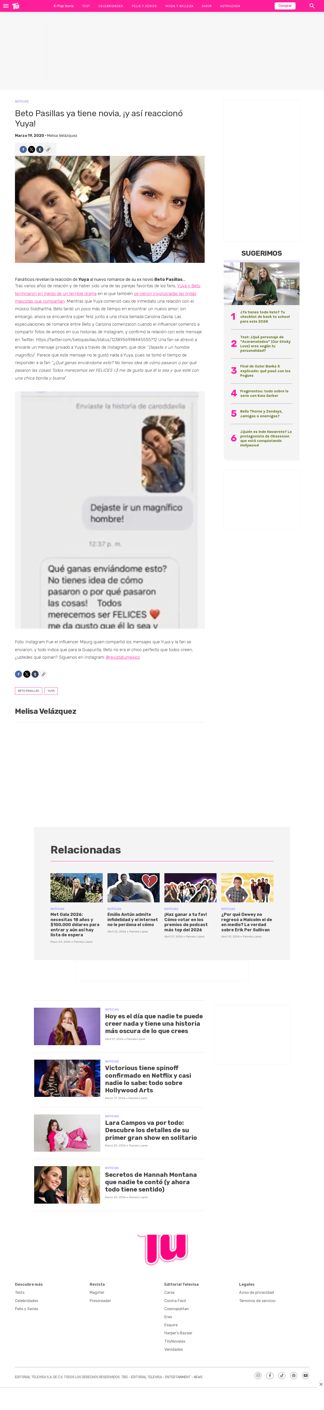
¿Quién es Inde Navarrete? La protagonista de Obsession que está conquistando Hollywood (266, 438)
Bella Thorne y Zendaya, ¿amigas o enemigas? (261, 413)
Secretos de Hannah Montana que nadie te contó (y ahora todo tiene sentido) (151, 1182)
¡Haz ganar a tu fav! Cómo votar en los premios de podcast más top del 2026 (186, 922)
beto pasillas (28, 690)
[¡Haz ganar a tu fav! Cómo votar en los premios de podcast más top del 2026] (190, 888)
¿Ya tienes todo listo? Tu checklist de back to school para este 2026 (265, 316)
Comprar (285, 6)
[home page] (15, 5)
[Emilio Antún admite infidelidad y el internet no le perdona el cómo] (133, 888)
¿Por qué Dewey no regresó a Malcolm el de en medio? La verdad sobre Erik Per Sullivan (246, 922)
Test (86, 6)
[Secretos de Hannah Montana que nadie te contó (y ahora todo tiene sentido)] (67, 1185)
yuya (51, 690)
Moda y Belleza (179, 6)
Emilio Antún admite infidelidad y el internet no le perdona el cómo (132, 919)
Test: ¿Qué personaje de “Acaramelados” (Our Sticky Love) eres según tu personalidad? (265, 344)
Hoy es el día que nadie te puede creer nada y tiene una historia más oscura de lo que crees (154, 1024)
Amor (207, 6)
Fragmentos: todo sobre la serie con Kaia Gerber (264, 393)
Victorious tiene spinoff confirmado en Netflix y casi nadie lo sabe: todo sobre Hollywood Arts (148, 1079)
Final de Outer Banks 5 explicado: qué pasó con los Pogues (265, 370)
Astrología (230, 6)
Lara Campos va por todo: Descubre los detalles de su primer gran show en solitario (151, 1130)
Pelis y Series (144, 6)
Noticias (22, 101)
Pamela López (83, 941)
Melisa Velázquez (62, 135)
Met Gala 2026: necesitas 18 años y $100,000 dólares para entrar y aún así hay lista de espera (75, 924)
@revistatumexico (123, 657)
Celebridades (110, 6)
